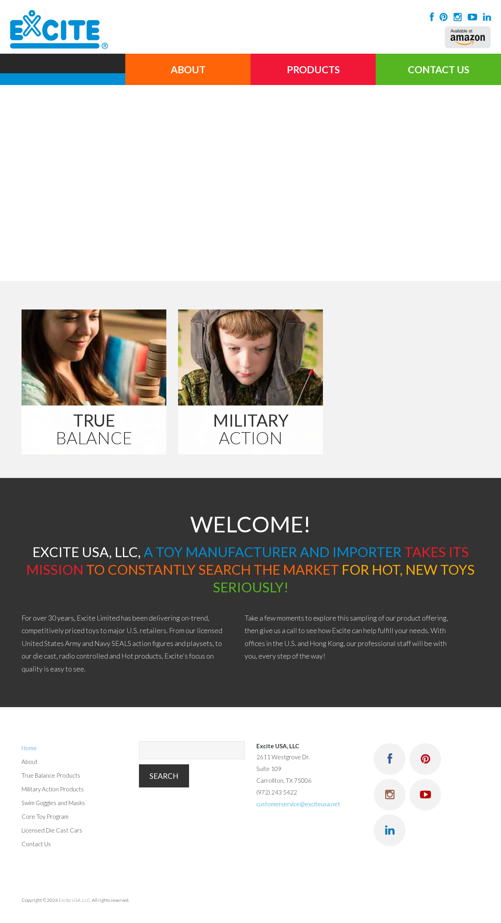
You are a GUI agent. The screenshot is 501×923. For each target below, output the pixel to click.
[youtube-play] (470, 16)
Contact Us (438, 69)
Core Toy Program (45, 816)
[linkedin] (485, 16)
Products (313, 69)
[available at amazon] (467, 37)
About (188, 69)
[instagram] (456, 16)
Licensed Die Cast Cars (52, 830)
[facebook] (430, 16)
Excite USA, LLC (74, 900)
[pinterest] (442, 16)
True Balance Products (51, 775)
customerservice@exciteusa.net (298, 803)
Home (62, 69)
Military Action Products (53, 789)
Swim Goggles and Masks (53, 802)
